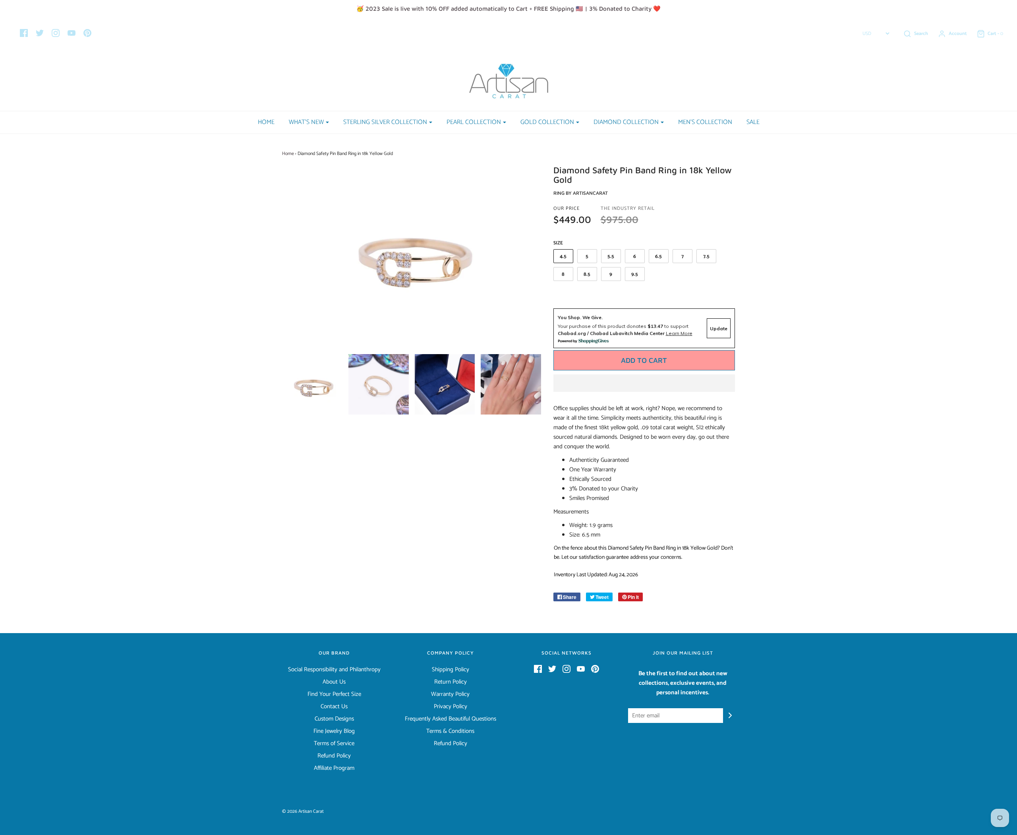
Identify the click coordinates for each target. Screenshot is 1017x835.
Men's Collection (705, 122)
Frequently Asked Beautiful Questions (450, 719)
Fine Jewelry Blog (334, 731)
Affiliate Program (334, 768)
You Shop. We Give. (580, 317)
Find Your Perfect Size (334, 694)
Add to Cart (644, 360)
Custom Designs (334, 719)
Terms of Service (334, 743)
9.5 (634, 274)
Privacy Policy (450, 706)
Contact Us (334, 706)
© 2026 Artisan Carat (303, 811)
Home (266, 122)
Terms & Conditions (450, 731)
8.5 (587, 274)
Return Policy (450, 682)
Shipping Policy (450, 669)
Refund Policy (334, 756)
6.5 (658, 256)
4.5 (563, 256)
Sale (753, 122)
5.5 (610, 256)
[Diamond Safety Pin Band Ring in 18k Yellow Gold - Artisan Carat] (312, 384)
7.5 (706, 256)
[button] (644, 383)
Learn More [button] (679, 333)
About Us (334, 682)
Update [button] (718, 328)
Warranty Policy (450, 694)
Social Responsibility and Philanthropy (334, 669)
